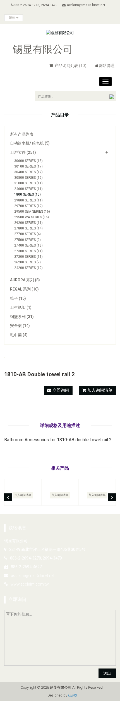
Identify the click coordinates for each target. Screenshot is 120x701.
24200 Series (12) (28, 268)
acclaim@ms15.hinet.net (86, 5)
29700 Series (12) (28, 206)
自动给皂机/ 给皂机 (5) (30, 143)
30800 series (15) (28, 178)
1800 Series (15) (27, 194)
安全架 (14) (20, 325)
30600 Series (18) (28, 161)
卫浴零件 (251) (23, 152)
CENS (72, 695)
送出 (107, 673)
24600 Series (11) (28, 189)
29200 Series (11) (28, 223)
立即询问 (60, 390)
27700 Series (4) (27, 234)
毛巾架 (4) (19, 335)
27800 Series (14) (28, 228)
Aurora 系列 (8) (25, 280)
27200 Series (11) (28, 257)
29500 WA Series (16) (31, 217)
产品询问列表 (70, 65)
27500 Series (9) (27, 240)
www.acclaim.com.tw (30, 584)
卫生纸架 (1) (21, 307)
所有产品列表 (21, 134)
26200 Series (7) (27, 262)
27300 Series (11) (28, 251)
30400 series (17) (28, 172)
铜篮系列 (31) (22, 316)
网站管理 (106, 65)
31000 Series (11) (28, 183)
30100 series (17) (28, 166)
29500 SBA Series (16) (32, 211)
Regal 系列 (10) (24, 289)
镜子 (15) (18, 298)
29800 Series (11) (28, 200)
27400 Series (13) (28, 245)
